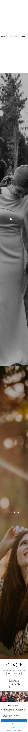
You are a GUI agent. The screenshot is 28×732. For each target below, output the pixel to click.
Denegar (14, 723)
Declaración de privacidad (17, 730)
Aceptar (14, 720)
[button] (26, 705)
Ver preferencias (14, 727)
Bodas (14, 219)
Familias (14, 512)
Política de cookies (8, 730)
